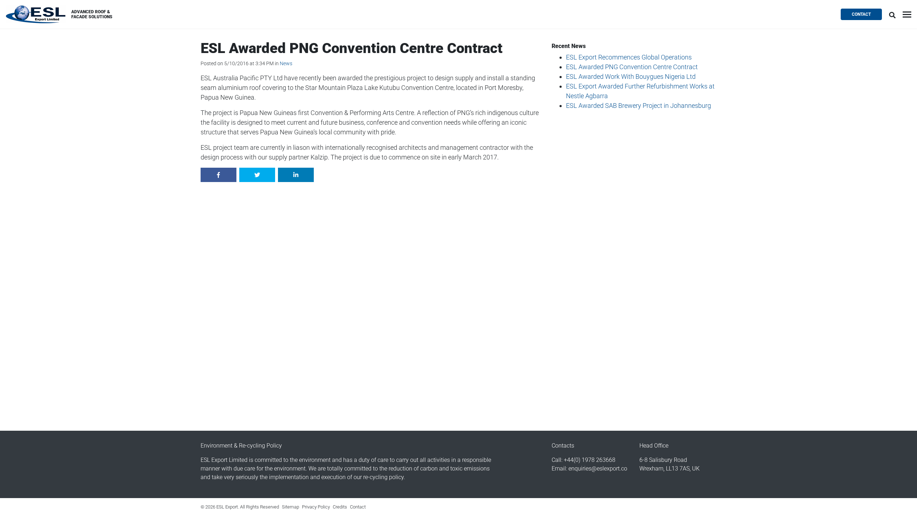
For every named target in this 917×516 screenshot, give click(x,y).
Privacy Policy (316, 507)
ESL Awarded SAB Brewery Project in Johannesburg (638, 105)
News (286, 63)
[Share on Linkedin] (296, 174)
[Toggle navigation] (907, 14)
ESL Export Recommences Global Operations (629, 57)
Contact (861, 14)
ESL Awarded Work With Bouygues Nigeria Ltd (631, 76)
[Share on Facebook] (218, 174)
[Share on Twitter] (257, 174)
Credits (340, 507)
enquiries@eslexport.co (597, 468)
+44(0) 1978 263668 (589, 460)
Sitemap (290, 507)
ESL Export (36, 14)
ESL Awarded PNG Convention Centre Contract (632, 67)
